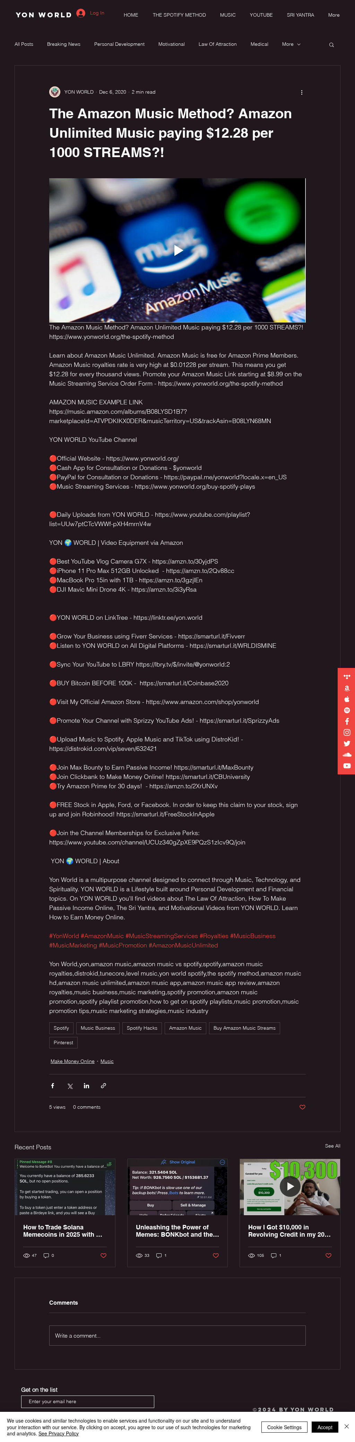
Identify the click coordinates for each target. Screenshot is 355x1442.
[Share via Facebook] (52, 1085)
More (288, 44)
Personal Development (119, 44)
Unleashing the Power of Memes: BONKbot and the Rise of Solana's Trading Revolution (174, 1231)
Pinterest (63, 1042)
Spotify (61, 1028)
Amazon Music (185, 1028)
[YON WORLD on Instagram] (347, 732)
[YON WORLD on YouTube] (347, 765)
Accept (325, 1427)
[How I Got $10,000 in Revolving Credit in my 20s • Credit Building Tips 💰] (290, 1187)
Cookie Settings (284, 1427)
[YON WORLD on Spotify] (347, 710)
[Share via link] (103, 1085)
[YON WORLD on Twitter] (347, 743)
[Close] (347, 1426)
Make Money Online (73, 1061)
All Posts (24, 44)
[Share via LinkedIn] (86, 1085)
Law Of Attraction (218, 44)
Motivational (171, 44)
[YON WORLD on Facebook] (347, 721)
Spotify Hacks (142, 1028)
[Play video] (177, 250)
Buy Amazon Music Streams (245, 1028)
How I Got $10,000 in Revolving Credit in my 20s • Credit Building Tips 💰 (288, 1231)
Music (107, 1061)
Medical (259, 44)
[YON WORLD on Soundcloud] (347, 754)
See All (332, 1146)
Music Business (98, 1028)
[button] (331, 44)
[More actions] (301, 92)
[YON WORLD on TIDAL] (347, 676)
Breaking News (63, 44)
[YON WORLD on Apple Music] (347, 699)
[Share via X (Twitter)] (69, 1085)
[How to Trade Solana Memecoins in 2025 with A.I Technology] (65, 1187)
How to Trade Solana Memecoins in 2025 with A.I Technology (63, 1231)
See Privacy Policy (58, 1433)
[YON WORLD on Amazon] (347, 688)
